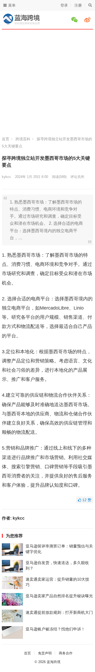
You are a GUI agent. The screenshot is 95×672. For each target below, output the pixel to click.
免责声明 (45, 653)
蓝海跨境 (53, 662)
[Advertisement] (47, 85)
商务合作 (66, 653)
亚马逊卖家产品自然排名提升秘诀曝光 (59, 596)
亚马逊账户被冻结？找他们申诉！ (55, 629)
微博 (88, 20)
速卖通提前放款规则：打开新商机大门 (59, 612)
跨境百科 (23, 139)
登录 (64, 5)
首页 (5, 139)
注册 (78, 5)
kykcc (6, 177)
